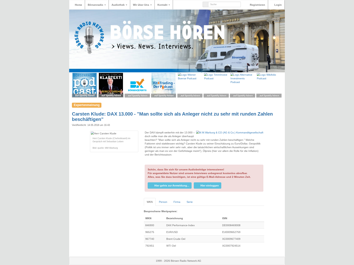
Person (163, 201)
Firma (176, 201)
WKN (150, 201)
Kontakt (162, 4)
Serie (190, 201)
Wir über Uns (141, 4)
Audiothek (118, 4)
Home (78, 4)
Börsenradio (96, 4)
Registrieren (257, 4)
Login (278, 4)
